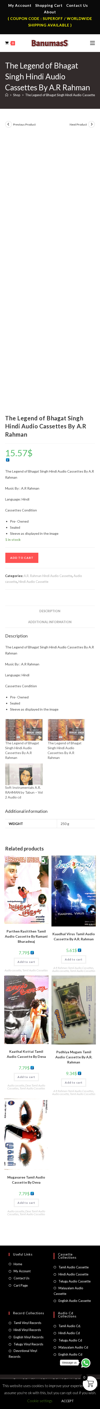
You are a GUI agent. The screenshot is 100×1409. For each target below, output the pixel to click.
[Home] (6, 95)
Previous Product (24, 124)
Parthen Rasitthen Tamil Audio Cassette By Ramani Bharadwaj (26, 936)
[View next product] (91, 124)
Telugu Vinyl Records (28, 1344)
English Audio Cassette (74, 1301)
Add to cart (21, 558)
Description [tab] (49, 611)
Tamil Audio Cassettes (35, 970)
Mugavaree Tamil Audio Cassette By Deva (26, 1179)
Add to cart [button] (26, 962)
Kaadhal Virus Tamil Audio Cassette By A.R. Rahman (73, 936)
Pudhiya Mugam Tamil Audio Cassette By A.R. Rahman (73, 1057)
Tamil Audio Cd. (69, 1326)
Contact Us (77, 5)
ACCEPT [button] (67, 1401)
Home (18, 1264)
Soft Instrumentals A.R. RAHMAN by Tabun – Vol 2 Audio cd (24, 792)
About (50, 12)
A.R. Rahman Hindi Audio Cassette (48, 576)
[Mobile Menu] (92, 43)
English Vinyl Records (28, 1337)
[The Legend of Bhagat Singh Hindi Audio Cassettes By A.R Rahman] (24, 730)
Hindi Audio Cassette (33, 582)
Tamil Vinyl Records (27, 1323)
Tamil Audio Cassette (73, 1267)
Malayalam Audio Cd (73, 1347)
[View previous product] (8, 124)
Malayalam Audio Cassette (68, 1291)
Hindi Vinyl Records (27, 1330)
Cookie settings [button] (39, 1401)
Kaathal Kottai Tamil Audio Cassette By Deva (26, 1054)
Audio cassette (13, 970)
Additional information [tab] (50, 622)
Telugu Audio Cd (70, 1340)
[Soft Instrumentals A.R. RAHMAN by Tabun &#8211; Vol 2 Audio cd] (24, 774)
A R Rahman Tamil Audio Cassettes (73, 968)
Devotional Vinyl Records (23, 1353)
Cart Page (21, 1285)
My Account (20, 5)
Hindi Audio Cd (69, 1333)
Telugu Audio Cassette (74, 1281)
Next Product (78, 124)
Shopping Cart (49, 5)
